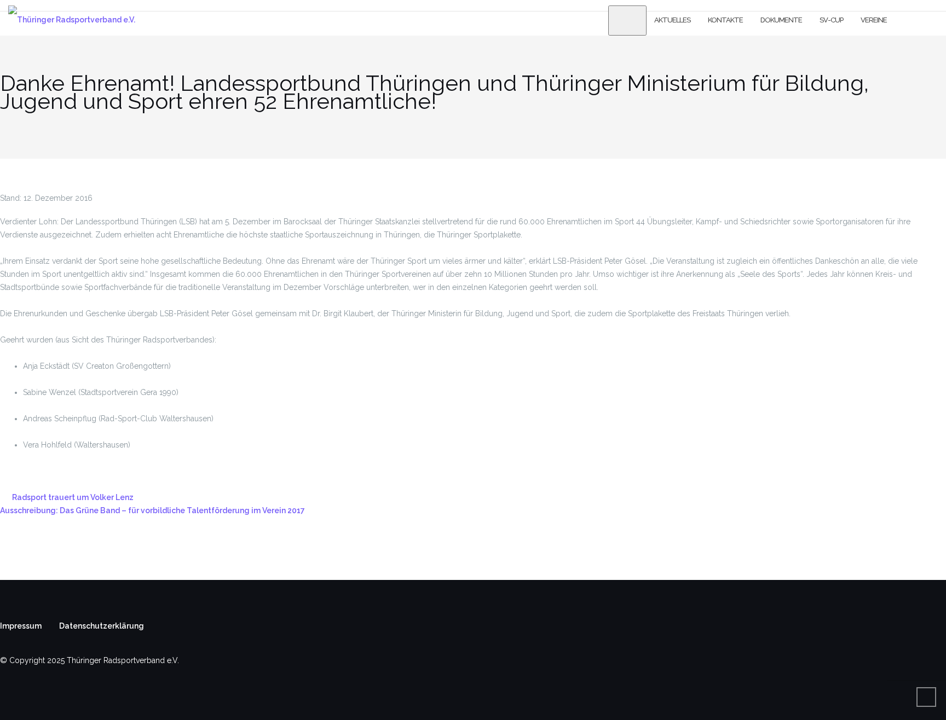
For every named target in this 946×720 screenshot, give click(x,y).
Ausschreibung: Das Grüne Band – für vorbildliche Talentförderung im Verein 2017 (152, 510)
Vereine (874, 20)
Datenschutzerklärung (101, 626)
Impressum (21, 626)
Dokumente (781, 20)
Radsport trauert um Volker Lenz (73, 497)
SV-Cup (831, 20)
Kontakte (725, 20)
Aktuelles (672, 20)
